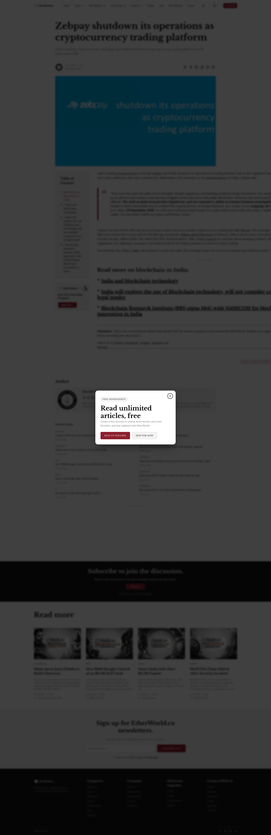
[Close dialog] (170, 396)
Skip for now (144, 435)
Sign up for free (115, 435)
